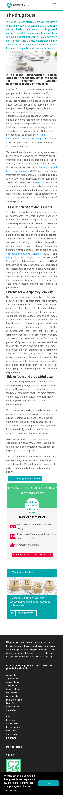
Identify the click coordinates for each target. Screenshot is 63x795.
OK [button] (48, 783)
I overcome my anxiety (27, 544)
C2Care (10, 754)
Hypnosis (10, 720)
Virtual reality (12, 723)
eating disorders (15, 257)
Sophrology (11, 734)
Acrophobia (11, 675)
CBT (8, 717)
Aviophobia (11, 685)
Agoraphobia (12, 679)
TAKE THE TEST (25, 613)
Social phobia (12, 710)
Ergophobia (11, 693)
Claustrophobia (13, 689)
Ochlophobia (12, 696)
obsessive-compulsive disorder (23, 253)
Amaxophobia (12, 682)
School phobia (12, 707)
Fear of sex (11, 703)
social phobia (37, 182)
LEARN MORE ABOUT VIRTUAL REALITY (32, 555)
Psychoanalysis (13, 727)
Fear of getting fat (14, 700)
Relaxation (11, 731)
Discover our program (32, 517)
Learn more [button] (11, 790)
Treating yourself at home (26, 478)
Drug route (11, 738)
